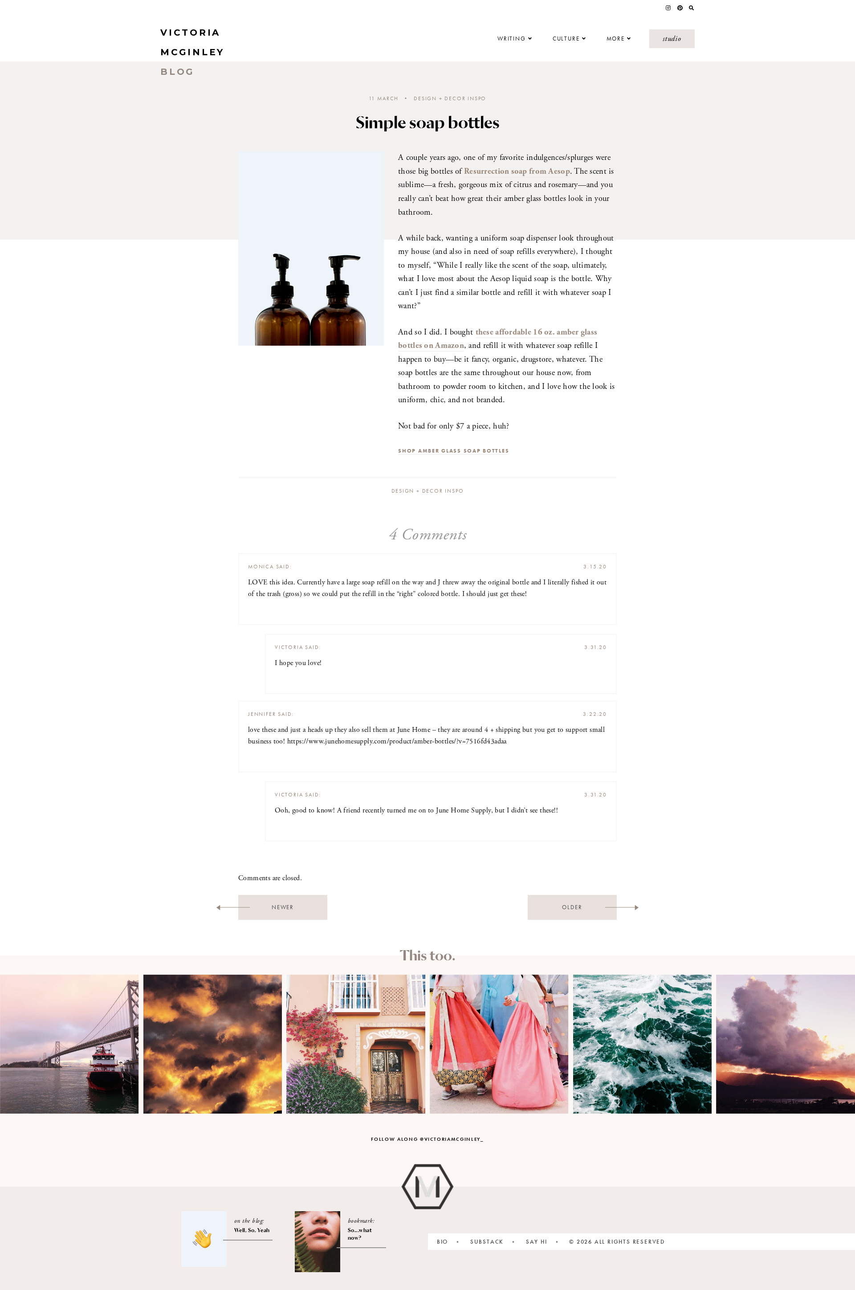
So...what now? (360, 1234)
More (616, 38)
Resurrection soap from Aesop (517, 171)
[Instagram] (668, 8)
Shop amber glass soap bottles (453, 451)
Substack (487, 1241)
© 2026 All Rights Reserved (617, 1241)
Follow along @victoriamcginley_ (427, 1139)
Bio (442, 1241)
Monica (261, 566)
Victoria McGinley (192, 52)
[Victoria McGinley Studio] (428, 1186)
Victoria (289, 647)
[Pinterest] (680, 8)
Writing (511, 38)
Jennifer (262, 714)
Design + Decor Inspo (450, 98)
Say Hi (536, 1241)
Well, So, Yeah (252, 1230)
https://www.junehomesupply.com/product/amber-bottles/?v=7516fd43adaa (397, 741)
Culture (566, 38)
